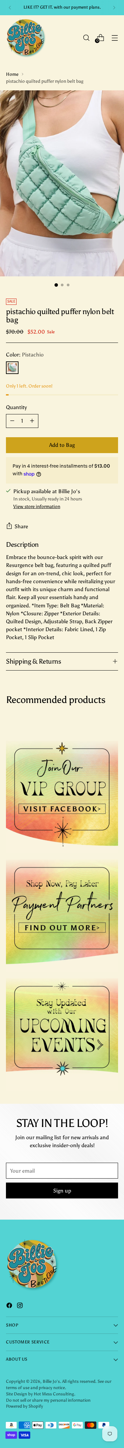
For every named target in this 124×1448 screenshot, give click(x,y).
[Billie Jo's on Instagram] (20, 1306)
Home (12, 74)
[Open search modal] (86, 37)
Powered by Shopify (24, 1406)
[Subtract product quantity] (12, 421)
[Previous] (10, 7)
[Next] (114, 7)
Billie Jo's (51, 1381)
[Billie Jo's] (26, 38)
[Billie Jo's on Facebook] (10, 1306)
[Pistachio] (12, 367)
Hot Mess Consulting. (54, 1393)
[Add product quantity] (32, 421)
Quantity (16, 407)
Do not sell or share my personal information (48, 1400)
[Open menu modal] (114, 37)
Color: (25, 354)
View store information (36, 506)
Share (21, 526)
